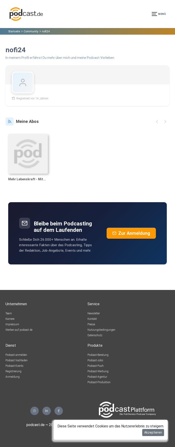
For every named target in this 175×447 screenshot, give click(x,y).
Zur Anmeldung (134, 233)
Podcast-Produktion (99, 382)
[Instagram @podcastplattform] (34, 411)
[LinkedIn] (46, 411)
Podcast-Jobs (95, 360)
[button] (157, 121)
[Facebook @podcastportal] (58, 411)
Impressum (12, 324)
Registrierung (13, 371)
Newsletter (94, 313)
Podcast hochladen (16, 360)
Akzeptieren (153, 432)
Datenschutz (95, 335)
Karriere (9, 318)
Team (8, 313)
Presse (91, 324)
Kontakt (92, 318)
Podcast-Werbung (98, 371)
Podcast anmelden (16, 355)
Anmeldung (12, 376)
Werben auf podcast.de (18, 329)
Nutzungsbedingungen (101, 329)
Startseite (14, 31)
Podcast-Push (96, 365)
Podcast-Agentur (97, 376)
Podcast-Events (14, 365)
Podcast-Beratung (98, 355)
